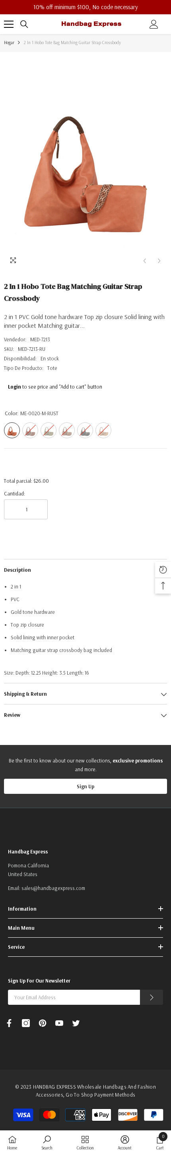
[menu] (9, 24)
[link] (47, 1142)
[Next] (159, 261)
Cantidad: (14, 493)
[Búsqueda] (24, 24)
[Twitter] (76, 1023)
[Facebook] (9, 1023)
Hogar (9, 42)
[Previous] (145, 261)
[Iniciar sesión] (154, 24)
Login (14, 386)
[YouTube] (59, 1023)
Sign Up (85, 786)
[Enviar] (151, 997)
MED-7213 (40, 339)
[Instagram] (25, 1023)
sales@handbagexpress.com (53, 888)
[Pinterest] (42, 1023)
